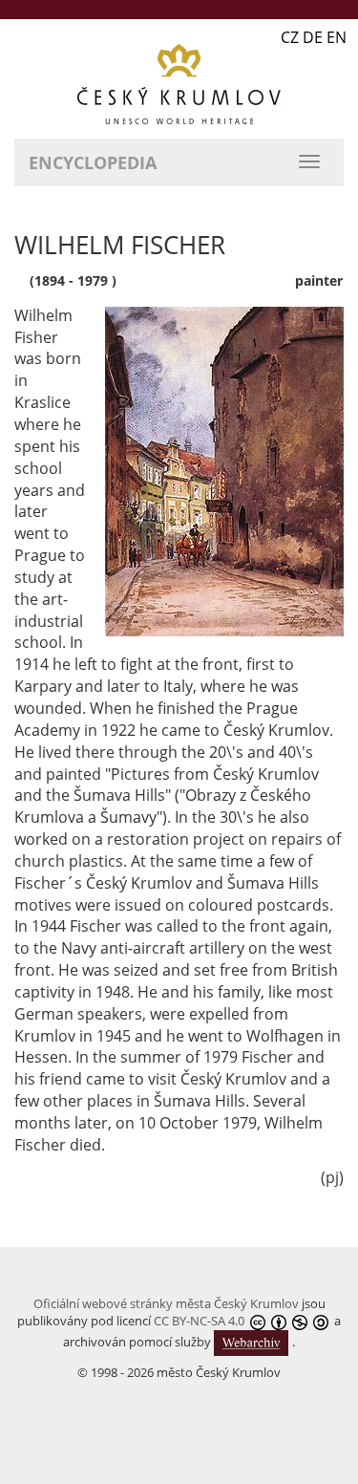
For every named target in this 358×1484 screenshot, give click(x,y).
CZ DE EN (314, 37)
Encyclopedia (93, 162)
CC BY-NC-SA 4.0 (199, 1320)
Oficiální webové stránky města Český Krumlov (166, 1303)
